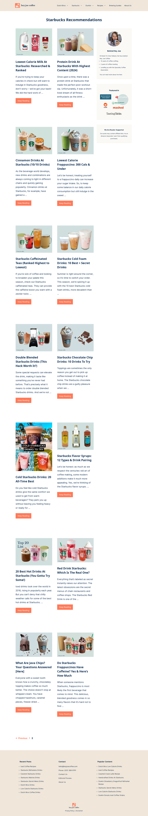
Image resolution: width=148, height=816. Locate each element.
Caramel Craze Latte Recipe (109, 774)
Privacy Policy (69, 811)
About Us (127, 5)
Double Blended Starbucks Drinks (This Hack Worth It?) (31, 361)
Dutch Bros (61, 5)
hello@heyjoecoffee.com (68, 766)
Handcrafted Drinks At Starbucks (111, 778)
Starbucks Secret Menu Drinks (32, 781)
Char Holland (112, 56)
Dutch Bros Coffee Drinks (30, 792)
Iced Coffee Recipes (28, 766)
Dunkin (88, 5)
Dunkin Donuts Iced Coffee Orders (111, 795)
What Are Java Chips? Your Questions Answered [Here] (34, 667)
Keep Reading (23, 101)
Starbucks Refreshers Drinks (31, 770)
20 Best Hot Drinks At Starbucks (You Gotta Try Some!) (33, 576)
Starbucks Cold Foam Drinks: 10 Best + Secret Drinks (73, 263)
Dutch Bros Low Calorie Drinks (110, 766)
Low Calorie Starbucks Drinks (32, 789)
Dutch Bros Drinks (27, 785)
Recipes (100, 5)
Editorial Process (65, 778)
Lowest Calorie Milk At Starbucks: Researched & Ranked (33, 66)
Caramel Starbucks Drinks (30, 774)
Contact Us (63, 774)
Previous (21, 738)
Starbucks (75, 5)
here (120, 74)
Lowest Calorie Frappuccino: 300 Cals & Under (73, 164)
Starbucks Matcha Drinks (30, 778)
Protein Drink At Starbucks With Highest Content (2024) (73, 66)
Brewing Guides (115, 5)
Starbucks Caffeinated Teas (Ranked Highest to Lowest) (32, 263)
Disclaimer (79, 811)
